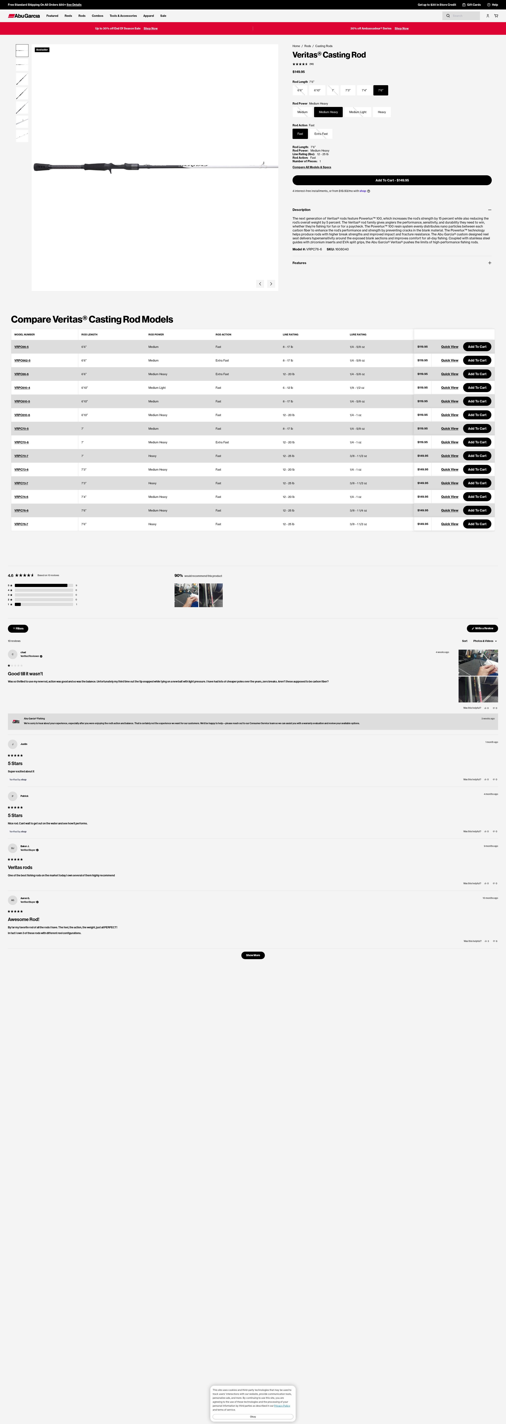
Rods (82, 16)
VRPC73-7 (21, 483)
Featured (52, 16)
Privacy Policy (282, 1405)
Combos (97, 16)
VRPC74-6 (21, 497)
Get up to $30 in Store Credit (437, 5)
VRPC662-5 (22, 360)
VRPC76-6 (21, 510)
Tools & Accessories (123, 16)
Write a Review (486, 629)
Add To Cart (477, 347)
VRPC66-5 (21, 347)
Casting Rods (323, 46)
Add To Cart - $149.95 (392, 180)
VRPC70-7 (21, 456)
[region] (199, 595)
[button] (260, 284)
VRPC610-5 (22, 401)
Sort (465, 641)
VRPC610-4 (22, 388)
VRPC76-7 (21, 524)
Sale (163, 16)
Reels (68, 16)
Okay (253, 1416)
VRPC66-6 (21, 374)
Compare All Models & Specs (312, 167)
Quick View (449, 347)
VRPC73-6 (21, 469)
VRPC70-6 (21, 442)
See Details (74, 5)
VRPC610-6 (22, 415)
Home (296, 46)
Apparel (148, 16)
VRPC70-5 (21, 428)
